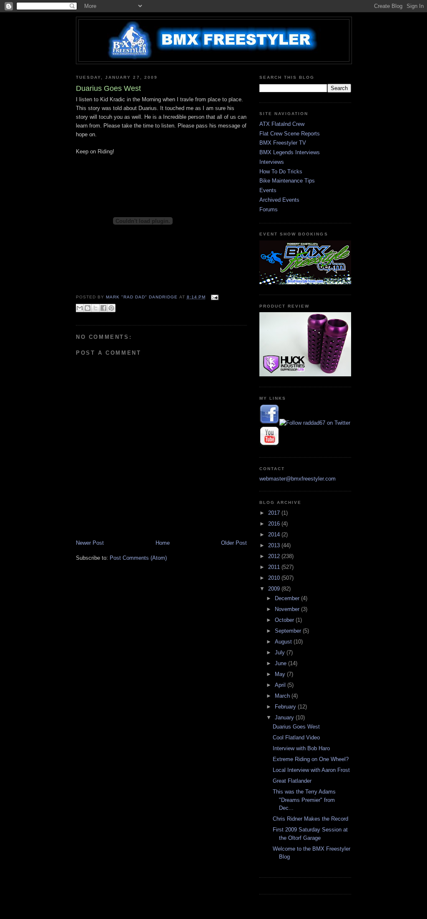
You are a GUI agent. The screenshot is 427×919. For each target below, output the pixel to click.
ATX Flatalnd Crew (281, 124)
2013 (274, 545)
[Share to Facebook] (103, 308)
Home (163, 543)
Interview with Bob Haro (301, 748)
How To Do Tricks (280, 171)
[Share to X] (95, 308)
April (281, 685)
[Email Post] (213, 297)
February (286, 707)
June (281, 663)
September (289, 631)
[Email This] (79, 308)
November (288, 609)
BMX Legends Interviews (289, 152)
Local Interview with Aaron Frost (311, 770)
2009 (274, 589)
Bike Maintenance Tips (287, 181)
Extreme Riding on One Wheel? (311, 759)
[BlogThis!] (87, 308)
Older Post (234, 543)
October (285, 620)
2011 (274, 567)
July (280, 652)
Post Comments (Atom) (138, 558)
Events (267, 190)
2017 (274, 513)
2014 (274, 534)
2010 (274, 578)
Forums (268, 209)
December (288, 598)
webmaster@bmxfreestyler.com (297, 479)
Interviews (271, 162)
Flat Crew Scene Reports (289, 133)
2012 (274, 556)
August (284, 642)
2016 (274, 524)
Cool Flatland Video (296, 737)
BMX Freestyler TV (282, 143)
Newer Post (90, 543)
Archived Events (279, 200)
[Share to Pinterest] (111, 308)
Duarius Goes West (296, 727)
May (281, 674)
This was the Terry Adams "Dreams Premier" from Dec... (304, 800)
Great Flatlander (292, 781)
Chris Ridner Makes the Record (310, 819)
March (283, 696)
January (285, 717)
